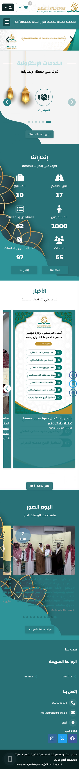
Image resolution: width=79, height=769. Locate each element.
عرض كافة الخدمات (39, 134)
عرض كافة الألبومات (39, 629)
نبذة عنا (55, 270)
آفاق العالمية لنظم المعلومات (32, 764)
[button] (7, 39)
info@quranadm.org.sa (53, 712)
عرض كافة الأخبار (39, 485)
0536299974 (59, 702)
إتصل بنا (24, 270)
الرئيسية (67, 676)
